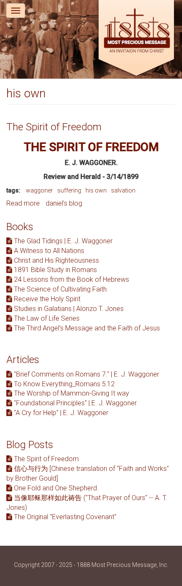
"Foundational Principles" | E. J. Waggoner (74, 403)
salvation (123, 190)
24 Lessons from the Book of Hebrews (70, 279)
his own (96, 190)
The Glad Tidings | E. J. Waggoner (62, 241)
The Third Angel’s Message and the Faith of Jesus (86, 328)
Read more (23, 203)
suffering (69, 190)
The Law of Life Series (46, 318)
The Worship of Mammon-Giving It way (70, 393)
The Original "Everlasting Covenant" (64, 517)
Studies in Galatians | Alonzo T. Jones (68, 309)
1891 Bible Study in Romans (54, 270)
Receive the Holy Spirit (46, 299)
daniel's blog (64, 203)
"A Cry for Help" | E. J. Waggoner (60, 413)
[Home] (136, 39)
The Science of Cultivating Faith (59, 289)
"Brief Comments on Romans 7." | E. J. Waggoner (85, 374)
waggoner (39, 190)
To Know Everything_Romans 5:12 (63, 384)
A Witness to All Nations (48, 251)
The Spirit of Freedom (54, 127)
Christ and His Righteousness (55, 260)
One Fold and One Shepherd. (55, 488)
